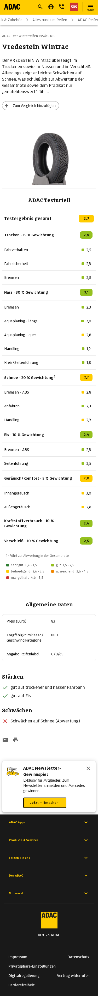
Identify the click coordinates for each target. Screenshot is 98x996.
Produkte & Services (23, 840)
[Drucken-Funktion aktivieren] (16, 740)
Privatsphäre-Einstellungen (32, 966)
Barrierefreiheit (21, 985)
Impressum (17, 957)
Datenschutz (78, 957)
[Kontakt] (61, 7)
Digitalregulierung (23, 975)
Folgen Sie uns (19, 858)
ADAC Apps (17, 822)
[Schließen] (88, 768)
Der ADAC (16, 875)
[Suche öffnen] (40, 6)
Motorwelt (17, 893)
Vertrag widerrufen (73, 975)
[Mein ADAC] (51, 7)
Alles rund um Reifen (49, 19)
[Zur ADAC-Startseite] (12, 7)
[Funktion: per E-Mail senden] (5, 740)
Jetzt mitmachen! (45, 802)
